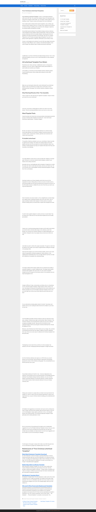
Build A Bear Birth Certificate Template (33, 464)
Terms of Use (43, 5)
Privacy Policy (36, 5)
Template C (44, 498)
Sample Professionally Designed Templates (31, 498)
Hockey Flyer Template (64, 21)
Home (22, 5)
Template (40, 498)
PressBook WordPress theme (55, 510)
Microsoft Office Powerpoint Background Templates (37, 486)
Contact (25, 5)
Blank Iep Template (64, 30)
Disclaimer (30, 5)
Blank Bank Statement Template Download (34, 454)
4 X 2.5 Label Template (64, 19)
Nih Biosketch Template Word (30, 475)
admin (31, 12)
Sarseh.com (22, 1)
